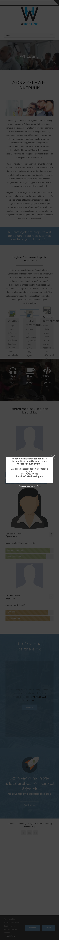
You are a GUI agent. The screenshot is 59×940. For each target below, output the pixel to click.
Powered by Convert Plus (29, 486)
